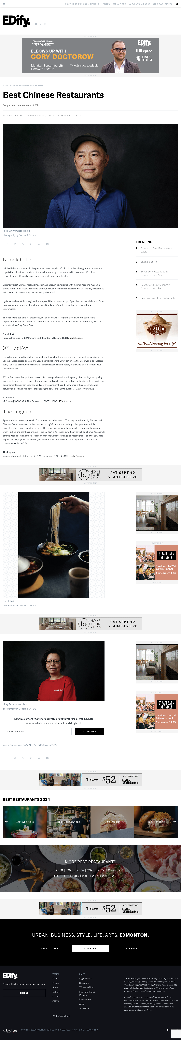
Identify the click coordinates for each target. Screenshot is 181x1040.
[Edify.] (16, 21)
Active (55, 1000)
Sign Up (24, 993)
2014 (95, 876)
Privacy (75, 1030)
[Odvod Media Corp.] (10, 1031)
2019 (122, 870)
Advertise (132, 948)
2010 (125, 876)
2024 (41, 85)
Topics (55, 974)
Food (5, 85)
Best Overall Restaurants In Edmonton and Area (155, 286)
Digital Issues (85, 978)
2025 (69, 870)
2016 (75, 876)
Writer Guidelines (61, 1016)
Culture (56, 991)
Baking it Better (149, 261)
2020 (111, 870)
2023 (90, 870)
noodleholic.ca (75, 337)
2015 (85, 876)
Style (55, 987)
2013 (105, 876)
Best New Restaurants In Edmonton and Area (154, 273)
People (55, 983)
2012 (115, 876)
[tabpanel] (90, 942)
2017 (66, 876)
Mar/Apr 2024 (36, 745)
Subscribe (90, 948)
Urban (55, 996)
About (82, 1003)
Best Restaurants (23, 85)
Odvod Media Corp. (43, 1030)
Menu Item (57, 1011)
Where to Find (49, 948)
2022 (101, 870)
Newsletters (85, 999)
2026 (59, 870)
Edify (82, 974)
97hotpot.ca (65, 401)
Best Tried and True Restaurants (158, 298)
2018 (56, 876)
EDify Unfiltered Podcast (87, 993)
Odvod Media (92, 1030)
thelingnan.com (77, 455)
